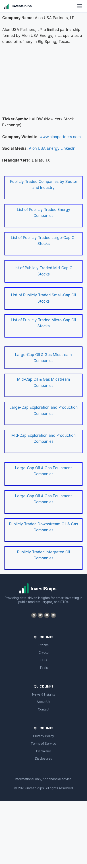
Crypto (44, 652)
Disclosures (43, 758)
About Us (43, 702)
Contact (43, 709)
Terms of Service (43, 743)
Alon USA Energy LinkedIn (52, 148)
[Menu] (79, 6)
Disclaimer (43, 751)
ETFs (43, 660)
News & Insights (43, 694)
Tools (43, 668)
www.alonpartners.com (60, 137)
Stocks (44, 645)
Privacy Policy (43, 736)
